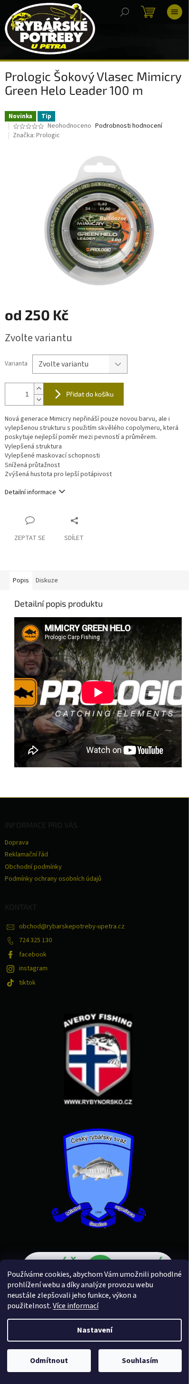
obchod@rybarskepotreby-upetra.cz (72, 926)
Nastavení (94, 1330)
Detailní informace (30, 492)
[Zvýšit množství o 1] (38, 388)
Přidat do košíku (90, 394)
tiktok (27, 982)
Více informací (75, 1306)
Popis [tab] (21, 580)
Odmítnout (49, 1360)
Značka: (36, 135)
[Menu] (174, 11)
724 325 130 (35, 940)
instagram (33, 968)
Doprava (17, 842)
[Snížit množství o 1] (38, 399)
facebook (33, 954)
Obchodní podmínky (33, 867)
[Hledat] (124, 11)
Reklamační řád (26, 854)
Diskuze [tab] (47, 580)
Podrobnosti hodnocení (128, 126)
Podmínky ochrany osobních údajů (53, 879)
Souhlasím (140, 1360)
